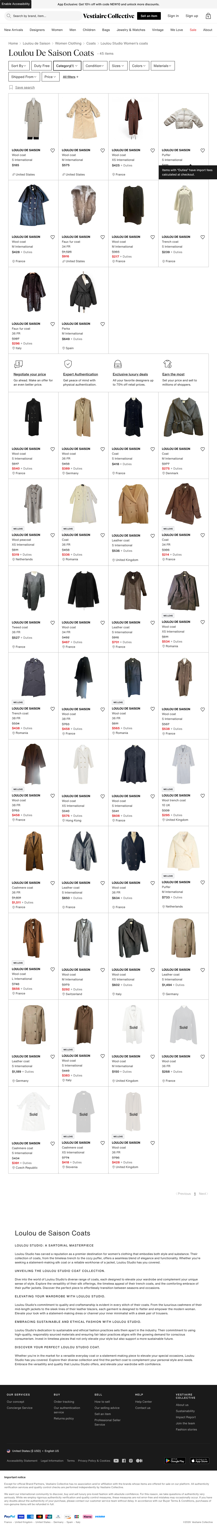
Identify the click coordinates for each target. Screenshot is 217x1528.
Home (13, 43)
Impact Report (186, 1417)
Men (73, 30)
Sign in (173, 16)
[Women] (66, 30)
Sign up (192, 16)
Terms (71, 1461)
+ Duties (126, 165)
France (8, 1522)
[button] (208, 16)
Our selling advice (107, 1408)
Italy (78, 1522)
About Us (210, 30)
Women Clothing (68, 43)
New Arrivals (13, 30)
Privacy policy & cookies (94, 1461)
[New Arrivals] (26, 30)
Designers (37, 30)
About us (182, 1405)
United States (43, 1522)
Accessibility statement (22, 1461)
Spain (70, 1522)
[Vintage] (167, 30)
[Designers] (48, 30)
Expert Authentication (80, 374)
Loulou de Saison (36, 43)
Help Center (143, 1402)
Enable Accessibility (16, 4)
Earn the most (173, 374)
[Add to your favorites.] (52, 150)
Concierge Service (19, 1408)
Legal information (52, 1461)
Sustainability (185, 1411)
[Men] (79, 30)
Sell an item (149, 16)
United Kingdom (24, 1522)
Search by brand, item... (29, 16)
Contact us (142, 1408)
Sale (193, 30)
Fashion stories (186, 1429)
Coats (91, 43)
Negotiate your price (30, 374)
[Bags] (113, 30)
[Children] (98, 30)
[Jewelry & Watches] (148, 30)
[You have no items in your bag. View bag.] (208, 16)
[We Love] (186, 30)
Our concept (15, 1402)
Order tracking (64, 1402)
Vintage (157, 30)
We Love (176, 30)
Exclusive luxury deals (130, 374)
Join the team (185, 1423)
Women (57, 30)
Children (89, 30)
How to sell (102, 1402)
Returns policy (64, 1418)
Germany (58, 1522)
